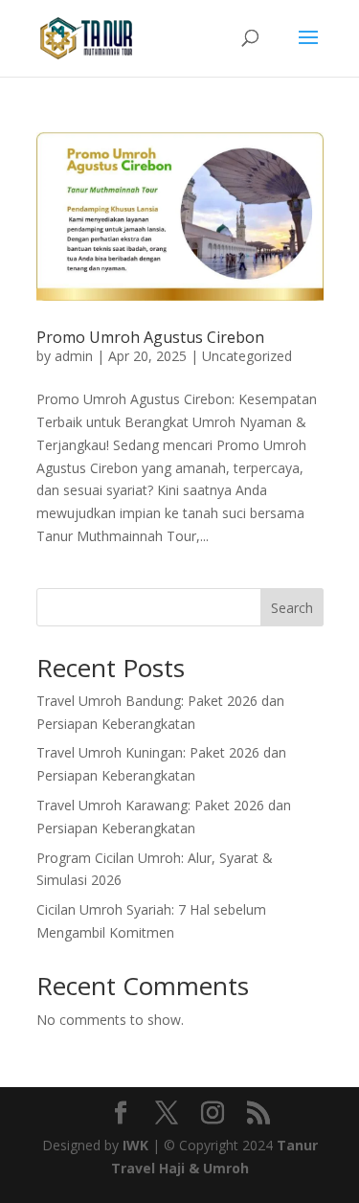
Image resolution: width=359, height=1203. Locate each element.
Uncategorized (247, 356)
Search (292, 608)
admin (74, 356)
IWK (135, 1145)
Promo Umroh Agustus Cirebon (150, 337)
